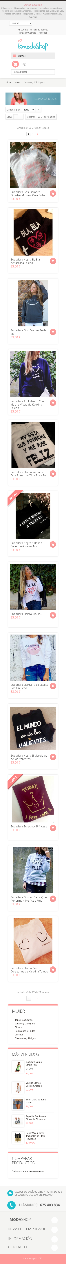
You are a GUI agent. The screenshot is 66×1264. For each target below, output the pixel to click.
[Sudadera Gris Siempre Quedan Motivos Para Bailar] (33, 165)
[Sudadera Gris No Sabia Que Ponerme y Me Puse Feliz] (33, 870)
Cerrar (33, 16)
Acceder (43, 33)
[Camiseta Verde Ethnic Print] (18, 1067)
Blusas (18, 1027)
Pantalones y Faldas (25, 1031)
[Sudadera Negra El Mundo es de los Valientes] (33, 728)
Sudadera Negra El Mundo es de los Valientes (29, 757)
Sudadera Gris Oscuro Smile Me (28, 332)
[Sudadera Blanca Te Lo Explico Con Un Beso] (33, 657)
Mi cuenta (23, 29)
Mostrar (31, 116)
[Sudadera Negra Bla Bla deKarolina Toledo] (33, 232)
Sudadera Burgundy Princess (29, 826)
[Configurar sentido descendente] (38, 109)
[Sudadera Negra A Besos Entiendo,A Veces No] (33, 516)
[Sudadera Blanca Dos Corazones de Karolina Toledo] (33, 941)
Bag (23, 64)
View (9, 116)
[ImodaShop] (33, 45)
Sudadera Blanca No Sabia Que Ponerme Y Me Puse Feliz (29, 473)
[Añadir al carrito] (53, 193)
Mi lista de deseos (39, 29)
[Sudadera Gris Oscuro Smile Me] (33, 303)
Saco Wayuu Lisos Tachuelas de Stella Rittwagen (35, 1136)
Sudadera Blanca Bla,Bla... (27, 613)
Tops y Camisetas (23, 1020)
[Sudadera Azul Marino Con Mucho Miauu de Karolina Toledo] (33, 374)
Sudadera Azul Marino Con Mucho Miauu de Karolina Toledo (27, 404)
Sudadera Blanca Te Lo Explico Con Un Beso (29, 686)
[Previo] (28, 134)
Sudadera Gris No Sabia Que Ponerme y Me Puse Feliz (29, 899)
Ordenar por (13, 109)
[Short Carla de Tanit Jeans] (18, 1104)
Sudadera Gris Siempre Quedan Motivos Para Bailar (28, 193)
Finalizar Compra (27, 33)
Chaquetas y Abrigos (25, 1038)
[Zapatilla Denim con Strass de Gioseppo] (18, 1121)
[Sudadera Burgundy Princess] (33, 799)
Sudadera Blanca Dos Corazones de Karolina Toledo (29, 969)
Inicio (8, 82)
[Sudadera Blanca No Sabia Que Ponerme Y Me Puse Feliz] (33, 445)
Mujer (17, 82)
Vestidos (19, 1034)
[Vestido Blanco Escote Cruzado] (18, 1088)
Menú (21, 56)
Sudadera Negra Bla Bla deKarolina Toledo (25, 261)
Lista (20, 116)
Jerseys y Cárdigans (25, 1023)
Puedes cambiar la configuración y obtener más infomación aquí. (33, 14)
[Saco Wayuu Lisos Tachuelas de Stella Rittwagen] (18, 1138)
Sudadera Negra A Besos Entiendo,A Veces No (26, 544)
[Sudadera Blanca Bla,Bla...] (33, 587)
